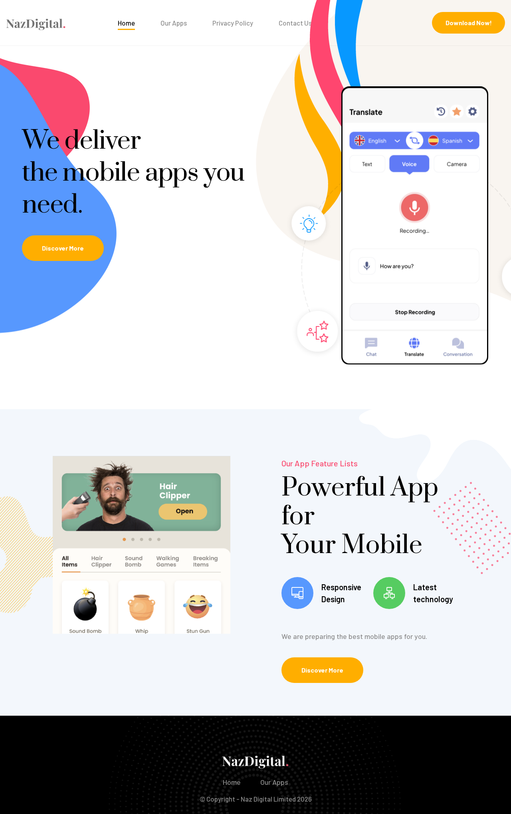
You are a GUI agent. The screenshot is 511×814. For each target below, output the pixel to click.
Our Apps (173, 23)
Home (126, 23)
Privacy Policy (232, 23)
